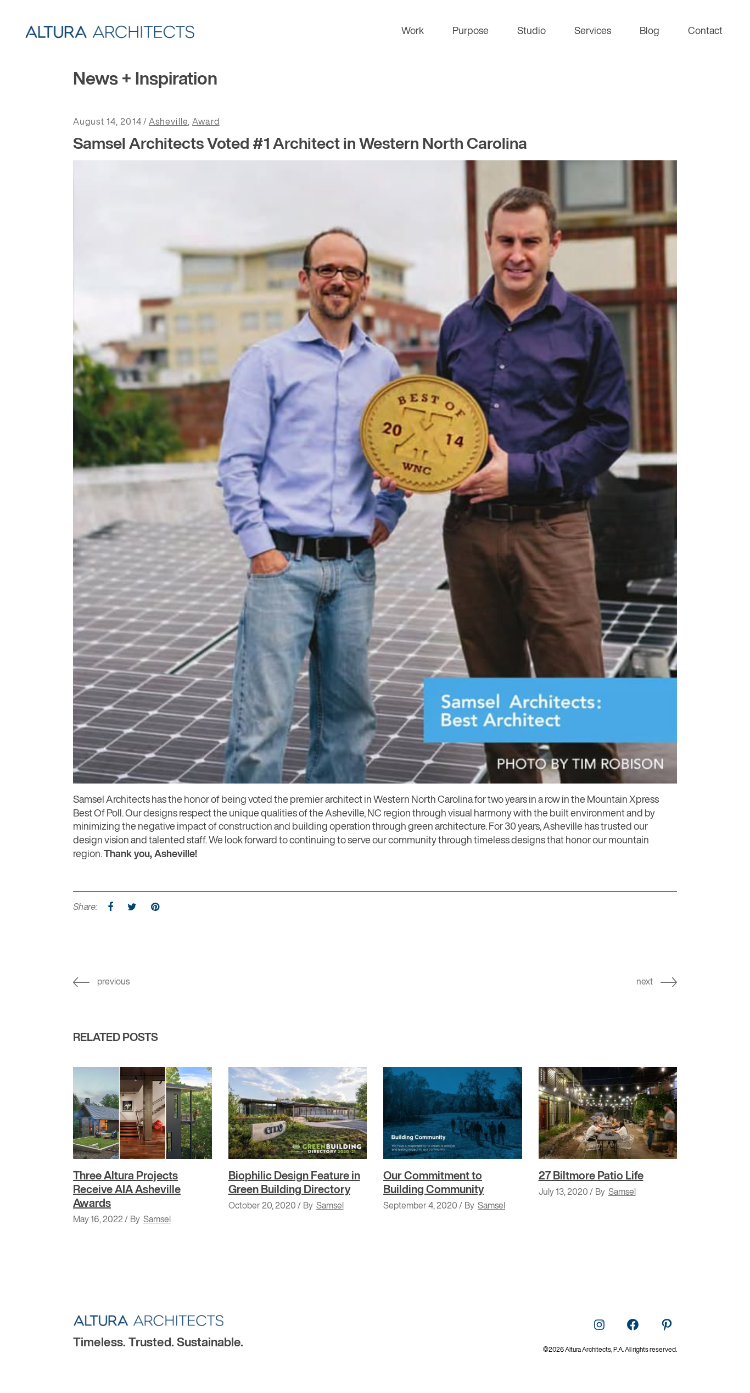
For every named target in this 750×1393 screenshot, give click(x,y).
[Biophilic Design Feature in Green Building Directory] (297, 1113)
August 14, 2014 (107, 122)
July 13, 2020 (563, 1192)
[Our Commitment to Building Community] (452, 1113)
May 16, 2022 (98, 1220)
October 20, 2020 (262, 1206)
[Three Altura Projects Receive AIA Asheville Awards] (142, 1113)
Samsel (157, 1220)
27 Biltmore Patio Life (591, 1176)
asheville (168, 122)
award (206, 122)
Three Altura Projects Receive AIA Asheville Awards (127, 1190)
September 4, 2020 (420, 1206)
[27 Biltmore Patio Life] (608, 1113)
